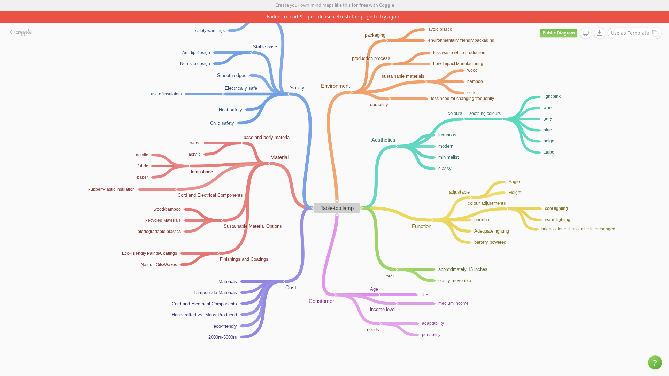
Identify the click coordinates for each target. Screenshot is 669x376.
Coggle (386, 5)
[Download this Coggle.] (599, 33)
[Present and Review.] (585, 33)
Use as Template (630, 33)
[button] (655, 362)
